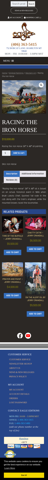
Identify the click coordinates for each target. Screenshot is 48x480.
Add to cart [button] (12, 252)
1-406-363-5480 (22, 423)
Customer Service (20, 359)
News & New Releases (24, 11)
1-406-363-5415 (25, 419)
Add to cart (18, 153)
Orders (13, 398)
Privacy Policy (18, 376)
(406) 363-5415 (24, 44)
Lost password (18, 402)
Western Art (30, 73)
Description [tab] (11, 173)
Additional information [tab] (33, 173)
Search (31, 4)
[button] (6, 60)
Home (4, 73)
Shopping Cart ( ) (33, 18)
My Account (15, 18)
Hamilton (23, 438)
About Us (14, 368)
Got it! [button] (24, 475)
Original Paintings (16, 73)
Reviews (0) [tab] (11, 179)
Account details (19, 394)
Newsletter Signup (20, 364)
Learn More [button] (9, 468)
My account (16, 390)
